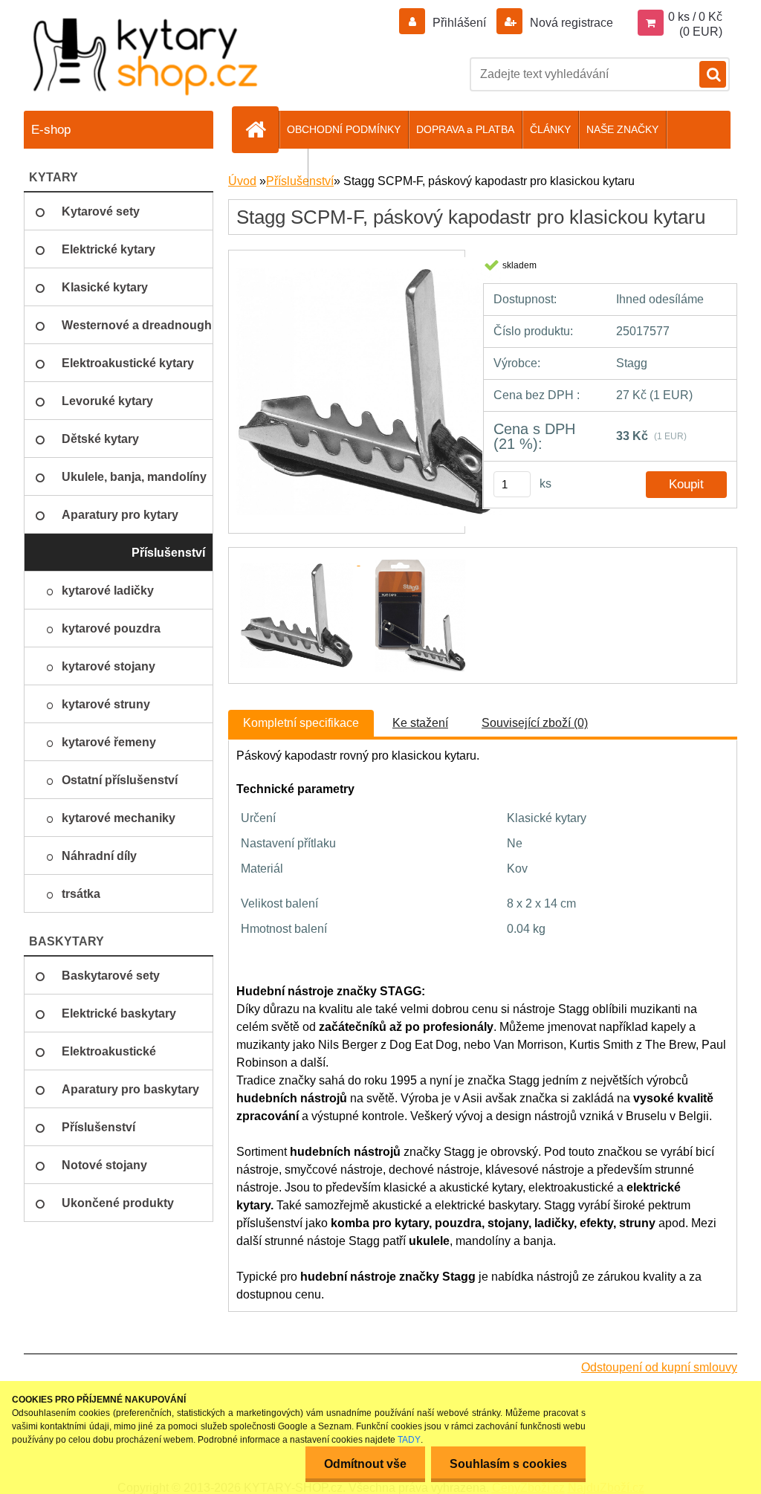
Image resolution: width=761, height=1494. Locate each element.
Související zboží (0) (535, 723)
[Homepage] (262, 129)
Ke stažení (420, 723)
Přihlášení (459, 22)
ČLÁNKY (550, 129)
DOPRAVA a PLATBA (465, 129)
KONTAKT (276, 167)
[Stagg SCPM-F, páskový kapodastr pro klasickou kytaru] (370, 263)
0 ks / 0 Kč (695, 16)
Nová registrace (570, 22)
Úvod (242, 181)
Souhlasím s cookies (508, 1464)
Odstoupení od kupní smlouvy (659, 1367)
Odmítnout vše (365, 1464)
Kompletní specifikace (301, 723)
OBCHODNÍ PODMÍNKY (344, 129)
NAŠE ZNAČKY (622, 129)
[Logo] (146, 56)
